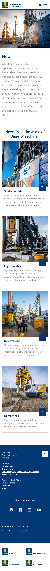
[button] (45, 454)
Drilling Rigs (7, 466)
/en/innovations (25, 326)
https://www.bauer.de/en (8, 550)
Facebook (20, 510)
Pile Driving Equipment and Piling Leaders (20, 471)
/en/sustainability (25, 176)
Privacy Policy (7, 531)
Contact (5, 458)
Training (5, 488)
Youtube (39, 510)
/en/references (25, 399)
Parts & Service (8, 483)
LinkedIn (30, 510)
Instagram (11, 510)
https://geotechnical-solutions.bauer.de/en (36, 551)
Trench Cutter (8, 469)
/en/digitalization (25, 251)
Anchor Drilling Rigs (10, 474)
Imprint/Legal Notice (21, 531)
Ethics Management (10, 455)
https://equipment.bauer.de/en (10, 561)
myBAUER (6, 485)
